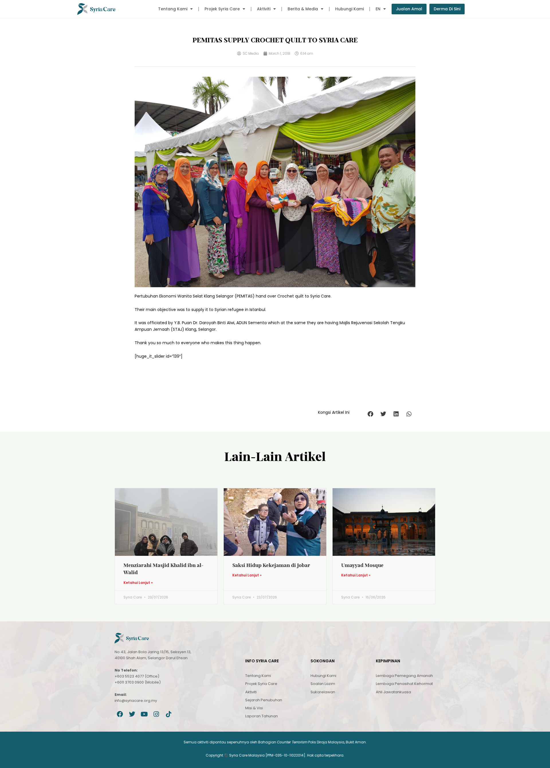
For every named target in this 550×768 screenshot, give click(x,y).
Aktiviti (263, 9)
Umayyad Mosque (362, 565)
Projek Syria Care (222, 9)
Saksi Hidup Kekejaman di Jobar (271, 565)
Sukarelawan (323, 692)
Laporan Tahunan (261, 716)
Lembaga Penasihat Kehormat (404, 683)
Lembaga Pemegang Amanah (404, 675)
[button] (370, 413)
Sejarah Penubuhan (263, 700)
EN (378, 9)
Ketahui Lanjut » (138, 583)
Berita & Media (303, 9)
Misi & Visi (254, 708)
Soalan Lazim (323, 683)
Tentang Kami (172, 9)
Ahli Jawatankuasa (393, 692)
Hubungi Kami (349, 9)
